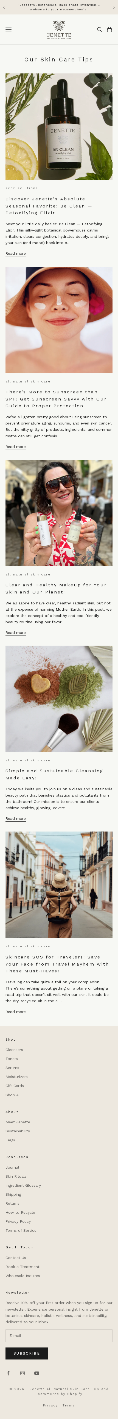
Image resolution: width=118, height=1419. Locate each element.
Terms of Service (20, 1230)
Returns (12, 1203)
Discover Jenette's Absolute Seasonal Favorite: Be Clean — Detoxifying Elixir (49, 206)
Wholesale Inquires (22, 1275)
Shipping (13, 1194)
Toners (11, 1058)
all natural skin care (28, 381)
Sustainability (17, 1131)
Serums (12, 1067)
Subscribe (26, 1353)
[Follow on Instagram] (22, 1373)
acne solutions (21, 188)
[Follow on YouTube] (37, 1373)
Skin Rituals (16, 1176)
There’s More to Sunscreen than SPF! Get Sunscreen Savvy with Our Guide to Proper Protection (56, 399)
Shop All (13, 1095)
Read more (15, 253)
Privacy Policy (18, 1221)
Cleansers (14, 1049)
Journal (12, 1167)
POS (96, 1389)
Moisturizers (16, 1076)
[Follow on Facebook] (8, 1373)
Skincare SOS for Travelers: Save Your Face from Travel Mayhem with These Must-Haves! (57, 964)
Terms (69, 1405)
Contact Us (15, 1257)
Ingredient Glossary (23, 1185)
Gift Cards (14, 1085)
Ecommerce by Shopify (59, 1394)
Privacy (50, 1405)
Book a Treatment (22, 1266)
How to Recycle (20, 1212)
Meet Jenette (17, 1122)
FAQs (10, 1140)
